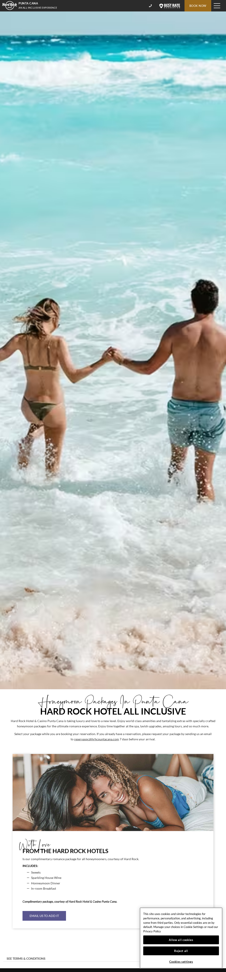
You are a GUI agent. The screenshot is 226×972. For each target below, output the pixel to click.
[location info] (151, 5)
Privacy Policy (152, 931)
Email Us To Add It (44, 916)
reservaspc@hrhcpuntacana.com (96, 739)
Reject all (181, 951)
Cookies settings (181, 961)
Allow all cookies (181, 940)
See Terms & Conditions (26, 958)
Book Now (197, 5)
